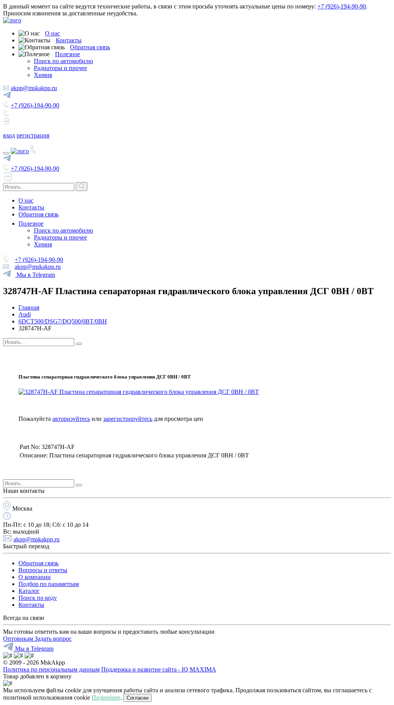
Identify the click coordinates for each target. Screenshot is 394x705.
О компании (34, 577)
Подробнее (106, 697)
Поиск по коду (37, 597)
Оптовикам (19, 638)
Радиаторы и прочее (60, 68)
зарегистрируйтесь (127, 418)
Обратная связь (90, 47)
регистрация (33, 135)
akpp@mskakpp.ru (34, 88)
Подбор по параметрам (48, 584)
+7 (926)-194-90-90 (341, 6)
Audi (24, 314)
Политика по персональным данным (51, 669)
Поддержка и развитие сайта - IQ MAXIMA (158, 669)
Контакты (69, 40)
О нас (52, 33)
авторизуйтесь (71, 418)
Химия (43, 75)
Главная (28, 307)
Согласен (138, 698)
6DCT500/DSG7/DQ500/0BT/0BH (62, 321)
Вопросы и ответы (42, 570)
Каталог (29, 591)
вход (9, 135)
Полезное (67, 54)
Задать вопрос (53, 638)
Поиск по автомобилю (63, 61)
